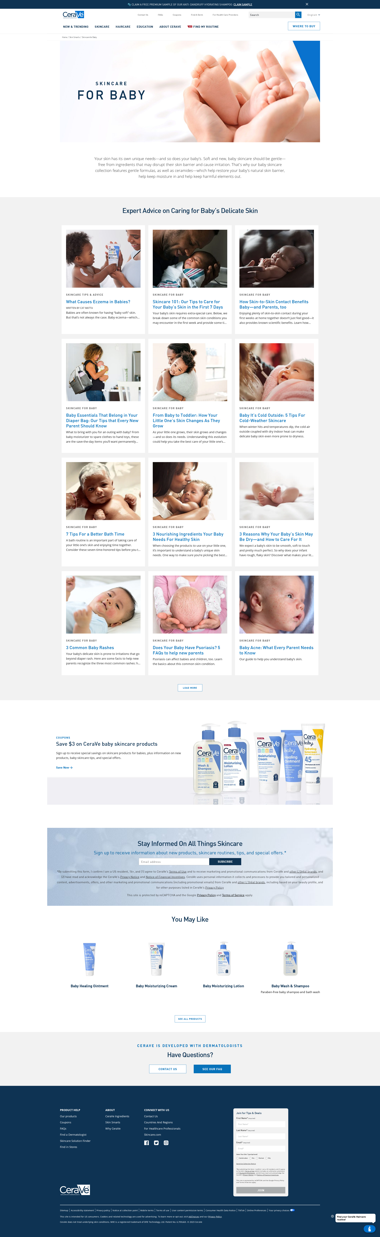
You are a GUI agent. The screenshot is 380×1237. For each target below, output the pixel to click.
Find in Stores (68, 1147)
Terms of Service (233, 895)
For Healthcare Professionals (162, 1128)
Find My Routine (204, 26)
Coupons (177, 14)
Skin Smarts (74, 37)
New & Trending (75, 26)
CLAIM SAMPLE (242, 4)
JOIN (260, 1190)
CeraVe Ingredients (117, 1116)
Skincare (102, 26)
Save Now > (64, 767)
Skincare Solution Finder (75, 1141)
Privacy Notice (129, 877)
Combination (243, 1158)
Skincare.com (152, 1134)
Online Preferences (256, 1210)
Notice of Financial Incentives (165, 877)
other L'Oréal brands (303, 871)
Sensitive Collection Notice (246, 1164)
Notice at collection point (125, 1210)
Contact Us (143, 14)
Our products (68, 1116)
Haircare (123, 26)
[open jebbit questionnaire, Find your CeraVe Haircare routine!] (370, 1229)
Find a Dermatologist (73, 1134)
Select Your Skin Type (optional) (246, 1154)
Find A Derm (197, 14)
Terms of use (162, 1210)
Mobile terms (147, 1210)
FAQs (160, 14)
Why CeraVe (113, 1128)
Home (64, 37)
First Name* (245, 1118)
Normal (261, 1158)
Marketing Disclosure (247, 1173)
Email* (243, 1142)
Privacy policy (103, 1210)
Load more (190, 687)
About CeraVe (170, 26)
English (312, 14)
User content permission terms (187, 1210)
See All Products (190, 1018)
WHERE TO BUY (304, 26)
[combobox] (272, 15)
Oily (269, 1158)
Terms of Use (178, 871)
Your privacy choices (279, 1210)
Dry (253, 1158)
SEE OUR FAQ (212, 1069)
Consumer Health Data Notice (221, 1210)
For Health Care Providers (225, 14)
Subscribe (225, 861)
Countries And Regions (158, 1122)
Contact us (168, 1069)
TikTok (241, 1210)
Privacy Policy (214, 887)
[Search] (298, 15)
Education (145, 26)
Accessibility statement (82, 1210)
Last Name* (245, 1130)
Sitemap (64, 1210)
